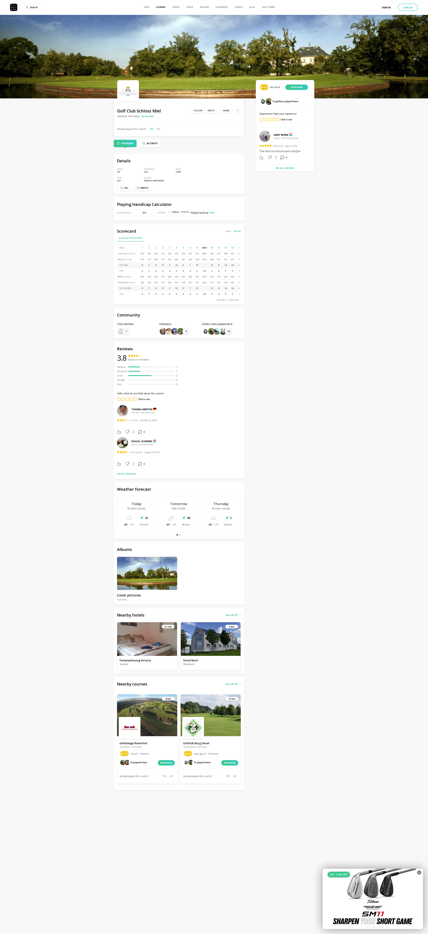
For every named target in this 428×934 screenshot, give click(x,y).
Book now (166, 762)
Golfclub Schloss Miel (130, 237)
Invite (211, 110)
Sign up (408, 7)
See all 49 (231, 684)
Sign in (386, 7)
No (158, 129)
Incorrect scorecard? (228, 300)
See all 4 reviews (126, 473)
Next (313, 146)
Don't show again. (373, 926)
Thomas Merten (141, 409)
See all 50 (231, 615)
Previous (256, 146)
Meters (237, 231)
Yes (151, 129)
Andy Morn (281, 134)
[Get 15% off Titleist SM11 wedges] (373, 899)
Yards (228, 231)
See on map (147, 116)
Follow (198, 110)
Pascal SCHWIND (141, 441)
